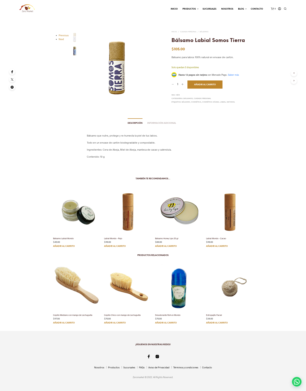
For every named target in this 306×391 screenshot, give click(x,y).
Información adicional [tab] (161, 123)
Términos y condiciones (185, 367)
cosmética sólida (210, 102)
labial (223, 102)
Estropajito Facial (214, 315)
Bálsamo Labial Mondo (63, 238)
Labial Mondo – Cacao (216, 238)
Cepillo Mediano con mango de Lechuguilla (72, 315)
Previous (64, 35)
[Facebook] (12, 72)
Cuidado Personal (188, 32)
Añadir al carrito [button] (64, 246)
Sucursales (209, 9)
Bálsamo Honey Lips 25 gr (166, 238)
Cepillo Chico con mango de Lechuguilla (122, 315)
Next (61, 39)
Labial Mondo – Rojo (113, 238)
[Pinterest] (12, 87)
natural (231, 102)
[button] (273, 8)
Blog (241, 9)
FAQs (142, 367)
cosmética (196, 102)
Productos (189, 9)
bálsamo (186, 102)
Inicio (174, 9)
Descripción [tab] (135, 123)
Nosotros (227, 9)
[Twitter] (12, 79)
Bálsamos (204, 32)
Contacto (257, 9)
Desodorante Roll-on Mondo (167, 315)
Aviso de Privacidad (158, 367)
